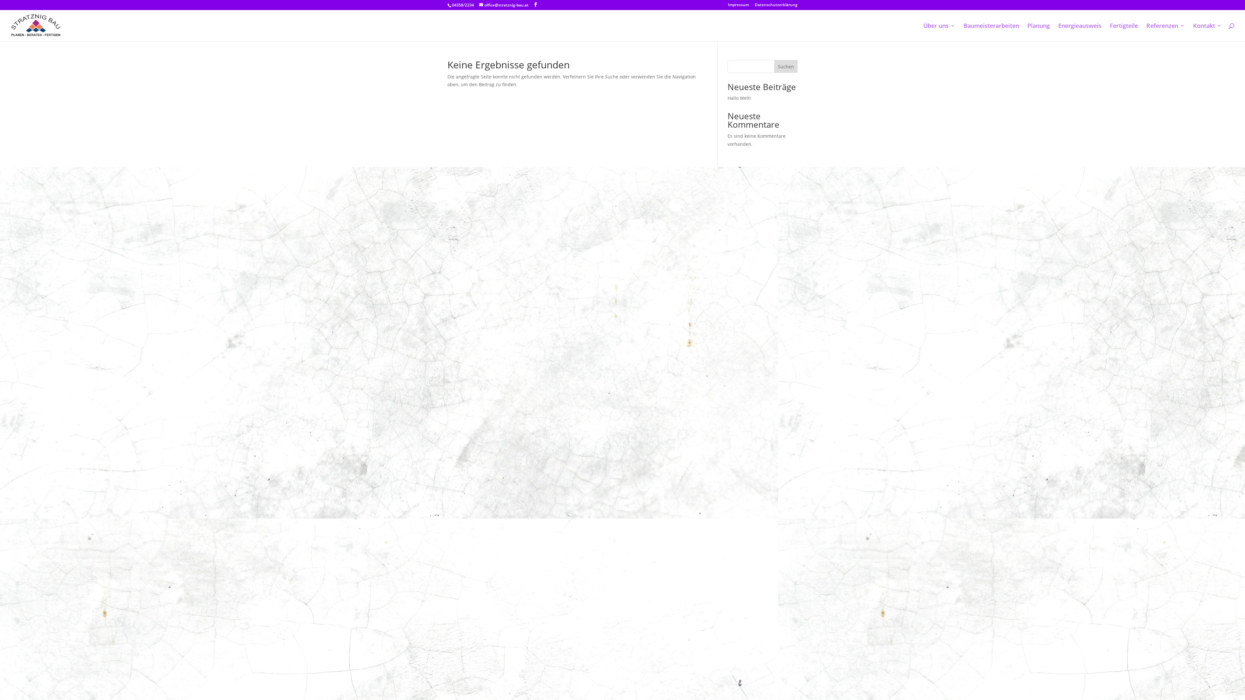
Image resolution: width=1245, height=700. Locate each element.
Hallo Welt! (739, 98)
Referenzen (1162, 26)
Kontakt (1204, 26)
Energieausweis (1079, 26)
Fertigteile (1124, 26)
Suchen (786, 67)
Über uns (936, 26)
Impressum (738, 5)
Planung (1038, 26)
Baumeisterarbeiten (991, 26)
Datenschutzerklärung (776, 5)
